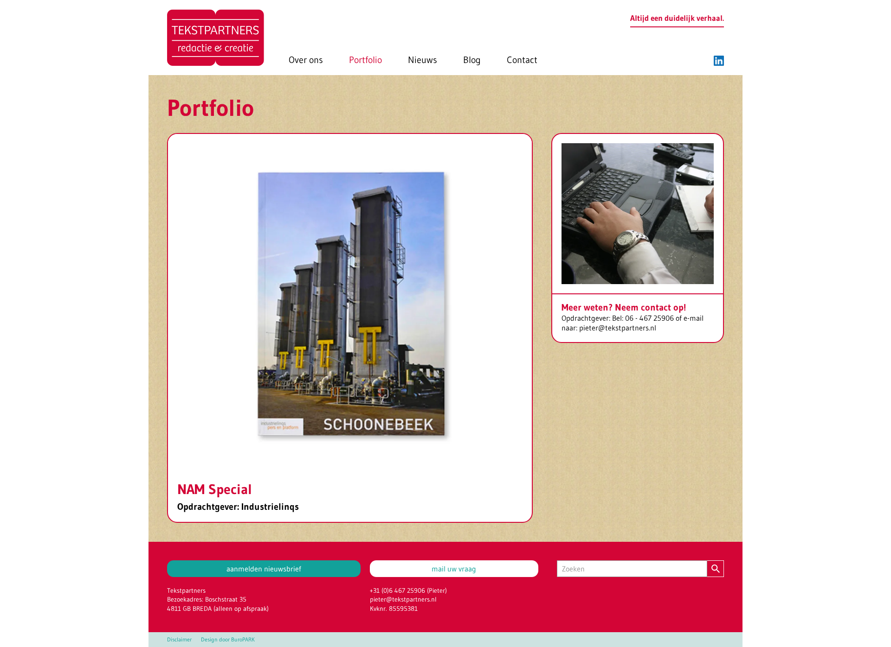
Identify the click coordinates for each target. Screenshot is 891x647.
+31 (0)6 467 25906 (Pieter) (408, 590)
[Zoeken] (715, 568)
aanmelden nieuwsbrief (263, 568)
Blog (472, 59)
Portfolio (365, 59)
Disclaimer (179, 639)
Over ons (306, 59)
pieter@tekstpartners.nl (403, 599)
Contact (522, 59)
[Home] (215, 37)
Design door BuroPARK (228, 639)
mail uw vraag (454, 568)
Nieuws (422, 59)
